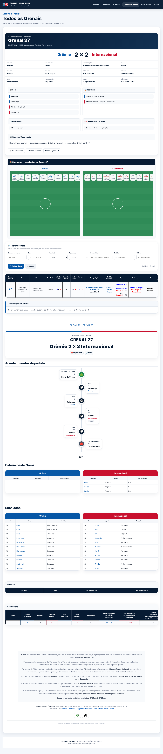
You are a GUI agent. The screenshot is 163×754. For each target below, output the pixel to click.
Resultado (72, 253)
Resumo (96, 5)
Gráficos (116, 5)
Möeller (65, 177)
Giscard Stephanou (69, 709)
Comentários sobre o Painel (104, 709)
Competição (94, 253)
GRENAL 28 (88, 325)
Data (29, 253)
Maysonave (58, 177)
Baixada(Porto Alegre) (109, 290)
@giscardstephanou (84, 709)
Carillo (21, 176)
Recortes (106, 5)
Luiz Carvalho (50, 177)
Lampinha (106, 176)
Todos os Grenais (131, 5)
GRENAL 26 (75, 325)
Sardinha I (78, 177)
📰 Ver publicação (16, 151)
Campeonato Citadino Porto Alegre (94, 289)
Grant (99, 177)
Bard (93, 177)
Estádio (116, 253)
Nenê (126, 177)
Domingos (35, 177)
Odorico (71, 177)
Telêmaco (19, 568)
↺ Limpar (30, 266)
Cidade (138, 253)
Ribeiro (146, 176)
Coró (28, 177)
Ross (152, 177)
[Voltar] (77, 715)
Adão (14, 176)
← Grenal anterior (34, 151)
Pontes (133, 177)
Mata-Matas (146, 5)
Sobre (156, 5)
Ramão (139, 177)
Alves (87, 177)
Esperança (43, 177)
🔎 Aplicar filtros (16, 266)
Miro (113, 177)
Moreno (120, 176)
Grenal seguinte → (52, 151)
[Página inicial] (85, 715)
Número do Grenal (14, 253)
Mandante (52, 253)
